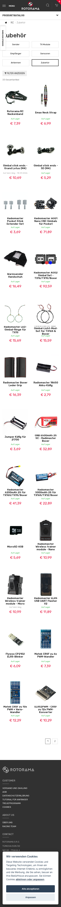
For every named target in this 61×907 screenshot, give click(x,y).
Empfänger (15, 53)
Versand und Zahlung (14, 788)
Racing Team (9, 826)
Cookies (6, 807)
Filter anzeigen (15, 73)
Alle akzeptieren (30, 889)
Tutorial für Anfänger (15, 799)
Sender (16, 44)
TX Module (45, 44)
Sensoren (45, 53)
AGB (4, 792)
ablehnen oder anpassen (30, 879)
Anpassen (30, 897)
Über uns (7, 822)
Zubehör (45, 62)
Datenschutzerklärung (15, 795)
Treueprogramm (11, 803)
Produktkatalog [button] (13, 15)
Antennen (16, 62)
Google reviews (3, 38)
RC (12, 22)
